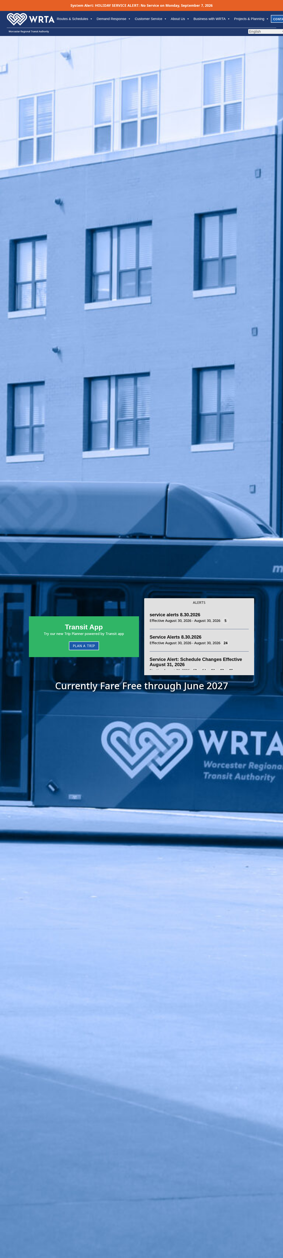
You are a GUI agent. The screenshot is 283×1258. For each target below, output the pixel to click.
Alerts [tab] (199, 602)
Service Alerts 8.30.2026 (175, 637)
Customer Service (148, 19)
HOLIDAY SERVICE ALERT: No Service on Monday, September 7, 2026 (154, 5)
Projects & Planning (249, 19)
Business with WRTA (209, 19)
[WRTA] (31, 15)
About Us (178, 19)
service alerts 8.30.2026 (175, 614)
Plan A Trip (84, 645)
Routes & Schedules (72, 19)
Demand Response (111, 19)
